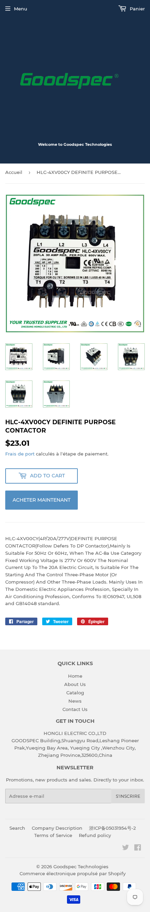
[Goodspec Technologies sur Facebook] (137, 848)
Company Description (57, 828)
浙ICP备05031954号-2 (112, 828)
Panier (136, 8)
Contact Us (75, 709)
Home (75, 676)
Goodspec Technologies (80, 866)
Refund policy (95, 835)
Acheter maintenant (41, 500)
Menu (20, 8)
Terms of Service (53, 835)
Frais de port (20, 454)
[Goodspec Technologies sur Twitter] (125, 848)
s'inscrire (128, 796)
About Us (75, 684)
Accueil (13, 172)
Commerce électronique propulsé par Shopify (73, 873)
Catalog (75, 692)
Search (17, 828)
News (75, 701)
